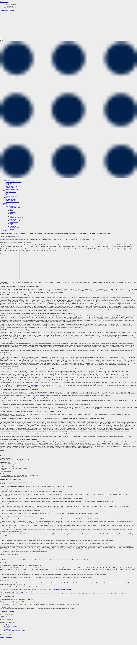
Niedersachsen (13, 219)
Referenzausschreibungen (12, 202)
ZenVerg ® (9, 184)
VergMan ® (9, 183)
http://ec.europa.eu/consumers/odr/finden (62, 589)
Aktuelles (5, 203)
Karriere (8, 194)
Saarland (12, 223)
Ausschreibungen (10, 206)
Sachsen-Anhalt (13, 226)
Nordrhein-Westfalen (15, 220)
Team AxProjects (7, 204)
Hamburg (12, 215)
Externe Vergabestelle (11, 186)
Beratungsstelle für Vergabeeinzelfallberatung (14, 630)
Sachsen (12, 225)
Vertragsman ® (7, 629)
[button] (68, 109)
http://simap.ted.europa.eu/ (32, 385)
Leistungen (6, 180)
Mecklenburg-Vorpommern (16, 217)
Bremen (11, 213)
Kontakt (5, 230)
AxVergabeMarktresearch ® (10, 626)
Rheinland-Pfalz (14, 222)
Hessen (11, 216)
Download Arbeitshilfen (12, 189)
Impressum (3, 637)
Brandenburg (13, 212)
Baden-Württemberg (15, 207)
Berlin (11, 210)
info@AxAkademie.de (21, 592)
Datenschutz (9, 637)
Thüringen (12, 229)
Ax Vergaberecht (4, 2)
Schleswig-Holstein (14, 227)
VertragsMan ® (10, 187)
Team (7, 193)
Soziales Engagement (11, 196)
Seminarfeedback (10, 200)
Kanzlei (5, 190)
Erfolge (5, 197)
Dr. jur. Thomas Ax (11, 192)
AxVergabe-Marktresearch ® (13, 182)
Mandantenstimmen (11, 199)
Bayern (11, 209)
